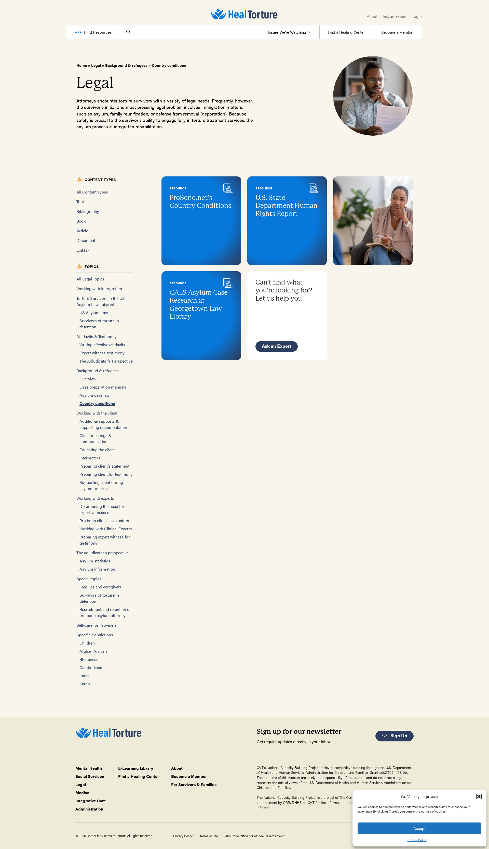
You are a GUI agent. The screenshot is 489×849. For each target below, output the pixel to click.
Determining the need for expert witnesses (101, 509)
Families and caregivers (100, 587)
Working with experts (95, 498)
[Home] (244, 14)
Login (417, 16)
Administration (89, 809)
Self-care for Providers (96, 625)
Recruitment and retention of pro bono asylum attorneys (105, 612)
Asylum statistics (94, 561)
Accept (419, 828)
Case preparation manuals (102, 387)
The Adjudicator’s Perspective (106, 361)
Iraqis (84, 675)
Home (81, 65)
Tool (80, 201)
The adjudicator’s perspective (102, 553)
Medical (82, 792)
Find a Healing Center (346, 32)
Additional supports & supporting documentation (103, 424)
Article (82, 231)
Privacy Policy (417, 840)
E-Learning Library (135, 768)
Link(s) (82, 250)
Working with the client (96, 413)
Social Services (89, 776)
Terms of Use (209, 836)
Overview (87, 379)
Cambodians (90, 667)
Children (87, 643)
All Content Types (92, 192)
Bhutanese (88, 659)
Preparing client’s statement (104, 466)
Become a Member (397, 32)
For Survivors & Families (193, 784)
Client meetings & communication (95, 438)
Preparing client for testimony (106, 474)
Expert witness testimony (102, 353)
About (372, 16)
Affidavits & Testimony (96, 336)
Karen (84, 684)
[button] (478, 796)
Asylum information (97, 569)
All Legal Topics (90, 279)
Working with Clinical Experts (105, 529)
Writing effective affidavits (102, 345)
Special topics (88, 579)
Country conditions (97, 403)
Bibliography (87, 211)
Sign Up (398, 735)
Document (85, 240)
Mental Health (88, 768)
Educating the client (97, 450)
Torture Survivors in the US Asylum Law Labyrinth (100, 301)
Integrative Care (90, 801)
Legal (96, 65)
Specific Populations (94, 635)
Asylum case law (94, 395)
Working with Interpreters (99, 288)
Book (81, 221)
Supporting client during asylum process (101, 485)
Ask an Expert (394, 16)
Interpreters (89, 458)
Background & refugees (126, 65)
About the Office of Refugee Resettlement (254, 836)
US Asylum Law (93, 312)
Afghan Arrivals (93, 651)
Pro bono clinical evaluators (104, 520)
